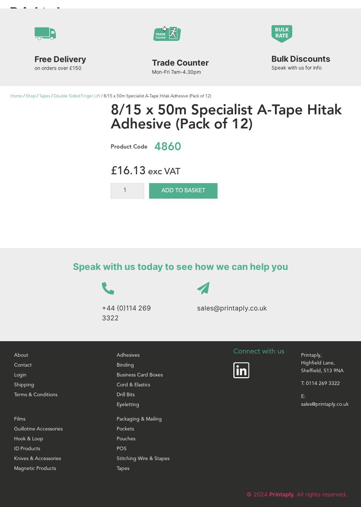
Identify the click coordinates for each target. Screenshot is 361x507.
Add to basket (183, 191)
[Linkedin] (241, 370)
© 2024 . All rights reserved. (296, 494)
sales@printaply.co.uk (232, 308)
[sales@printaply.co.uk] (203, 288)
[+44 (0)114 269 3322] (108, 288)
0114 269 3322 (323, 383)
